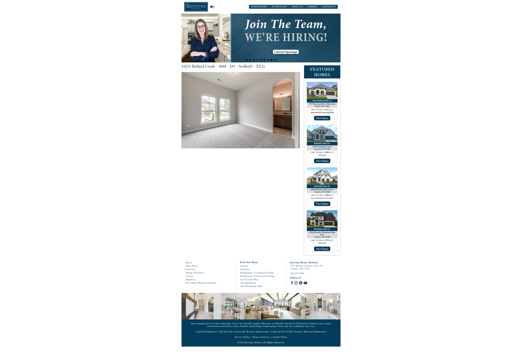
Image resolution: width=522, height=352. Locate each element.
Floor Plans (279, 7)
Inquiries (190, 279)
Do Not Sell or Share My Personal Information (244, 331)
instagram (296, 283)
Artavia (244, 266)
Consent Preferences (206, 331)
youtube (305, 283)
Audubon (245, 269)
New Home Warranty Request (201, 283)
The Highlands (248, 283)
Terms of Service (261, 337)
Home (189, 262)
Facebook (292, 283)
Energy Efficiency (195, 272)
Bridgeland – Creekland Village (257, 272)
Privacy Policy (242, 337)
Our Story (191, 269)
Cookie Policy (280, 337)
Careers (312, 7)
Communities (259, 7)
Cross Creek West (249, 279)
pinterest (300, 283)
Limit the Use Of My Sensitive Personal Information (298, 331)
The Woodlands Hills (251, 286)
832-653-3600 (297, 273)
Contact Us (328, 7)
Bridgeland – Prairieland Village (257, 276)
